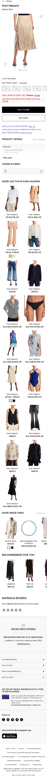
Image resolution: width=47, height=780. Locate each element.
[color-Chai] (10, 256)
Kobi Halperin (10, 5)
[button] (23, 44)
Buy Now (23, 118)
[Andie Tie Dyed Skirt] (34, 199)
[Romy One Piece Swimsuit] (34, 379)
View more (7, 158)
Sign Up (32, 126)
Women (9, 1)
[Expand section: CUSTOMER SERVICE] (23, 659)
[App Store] (9, 736)
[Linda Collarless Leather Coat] (34, 273)
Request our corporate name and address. (26, 771)
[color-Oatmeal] (8, 547)
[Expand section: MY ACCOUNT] (23, 665)
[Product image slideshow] (23, 44)
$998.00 (29, 95)
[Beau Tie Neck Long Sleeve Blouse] (12, 453)
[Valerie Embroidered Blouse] (34, 453)
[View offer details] (23, 171)
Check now (36, 705)
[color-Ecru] (10, 400)
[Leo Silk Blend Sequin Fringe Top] (12, 199)
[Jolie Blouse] (12, 308)
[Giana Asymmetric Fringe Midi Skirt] (30, 570)
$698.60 (16, 95)
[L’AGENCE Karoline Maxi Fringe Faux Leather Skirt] (11, 570)
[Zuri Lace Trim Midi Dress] (12, 488)
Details (37, 95)
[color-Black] (14, 400)
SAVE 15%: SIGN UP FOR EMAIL (23, 629)
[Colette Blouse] (12, 418)
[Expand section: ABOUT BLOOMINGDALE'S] (23, 671)
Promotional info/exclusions (21, 705)
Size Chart (23, 83)
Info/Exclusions (26, 133)
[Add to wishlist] (41, 17)
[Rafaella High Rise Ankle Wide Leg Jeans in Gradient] (12, 273)
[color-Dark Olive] (12, 547)
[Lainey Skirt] (12, 379)
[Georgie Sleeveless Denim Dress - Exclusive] (12, 343)
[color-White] (14, 256)
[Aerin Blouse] (34, 343)
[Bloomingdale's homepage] (3, 1)
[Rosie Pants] (12, 234)
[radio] (10, 256)
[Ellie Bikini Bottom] (34, 308)
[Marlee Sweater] (34, 234)
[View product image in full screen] (5, 64)
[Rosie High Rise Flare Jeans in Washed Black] (34, 418)
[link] (12, 215)
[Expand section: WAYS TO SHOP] (23, 677)
